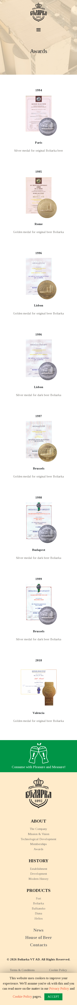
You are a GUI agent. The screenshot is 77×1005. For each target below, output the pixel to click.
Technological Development (38, 839)
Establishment (38, 868)
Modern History (39, 878)
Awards (38, 849)
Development (38, 873)
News (38, 930)
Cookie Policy (58, 970)
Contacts (38, 944)
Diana (38, 913)
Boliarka (38, 903)
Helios (38, 918)
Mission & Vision (38, 834)
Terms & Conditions (22, 970)
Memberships (38, 844)
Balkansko (38, 908)
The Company (38, 829)
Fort (38, 898)
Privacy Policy (59, 988)
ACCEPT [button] (53, 996)
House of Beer (38, 937)
